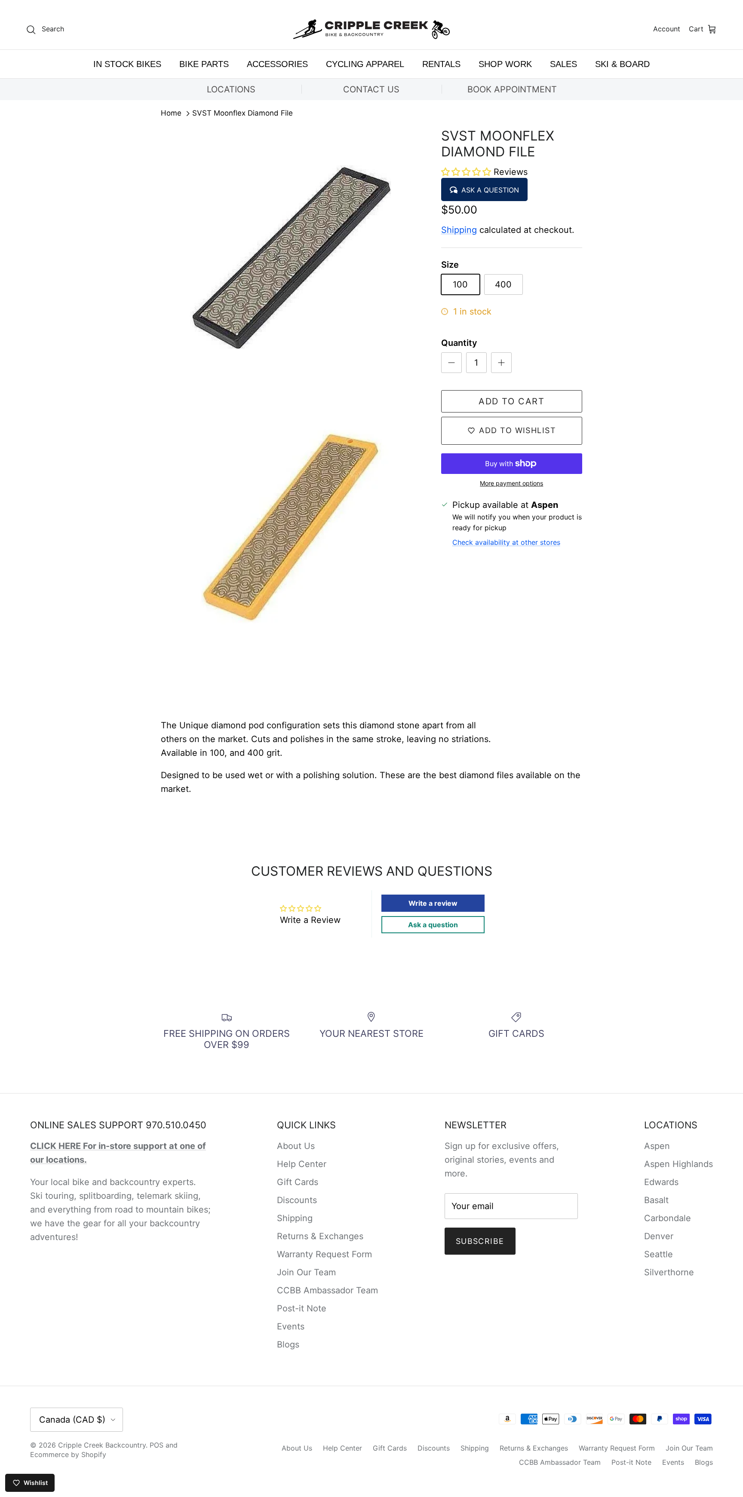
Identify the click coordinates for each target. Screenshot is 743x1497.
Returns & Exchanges (320, 1236)
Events (290, 1326)
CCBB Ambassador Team (327, 1290)
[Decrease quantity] (451, 362)
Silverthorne (669, 1272)
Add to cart (512, 401)
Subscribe (480, 1241)
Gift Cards (297, 1182)
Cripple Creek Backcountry (102, 1445)
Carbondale (667, 1218)
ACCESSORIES (277, 64)
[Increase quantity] (501, 362)
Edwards (661, 1182)
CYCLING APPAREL (365, 64)
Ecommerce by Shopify (68, 1454)
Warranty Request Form (324, 1254)
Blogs (288, 1344)
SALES (563, 64)
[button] (467, 172)
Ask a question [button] (433, 924)
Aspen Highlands (678, 1164)
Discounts (297, 1200)
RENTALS (441, 64)
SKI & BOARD (622, 64)
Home (171, 113)
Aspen (657, 1146)
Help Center (301, 1164)
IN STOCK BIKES (127, 64)
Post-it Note (301, 1308)
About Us (296, 1146)
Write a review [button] (432, 903)
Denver (658, 1236)
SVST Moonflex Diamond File (242, 113)
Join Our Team (306, 1272)
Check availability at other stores (506, 542)
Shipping (459, 230)
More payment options (511, 483)
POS (156, 1445)
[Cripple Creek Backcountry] (371, 29)
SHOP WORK (505, 64)
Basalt (656, 1200)
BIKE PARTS (204, 64)
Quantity (459, 343)
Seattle (658, 1254)
